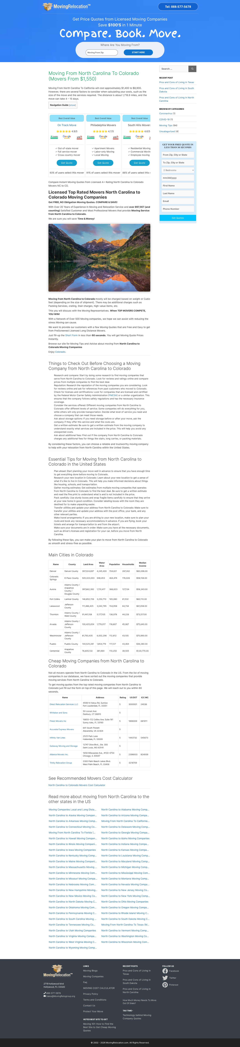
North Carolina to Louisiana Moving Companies (125, 855)
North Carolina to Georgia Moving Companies (125, 832)
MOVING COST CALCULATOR (99, 988)
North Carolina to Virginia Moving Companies (73, 936)
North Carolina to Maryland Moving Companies (125, 861)
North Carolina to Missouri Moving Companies (73, 878)
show (72, 105)
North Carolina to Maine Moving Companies (73, 861)
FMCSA (113, 395)
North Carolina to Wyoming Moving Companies (73, 947)
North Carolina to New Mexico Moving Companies (73, 896)
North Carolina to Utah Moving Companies (72, 930)
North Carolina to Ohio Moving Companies (124, 901)
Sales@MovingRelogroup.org (60, 996)
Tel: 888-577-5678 (178, 6)
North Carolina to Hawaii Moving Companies (73, 838)
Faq (85, 982)
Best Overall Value (67, 118)
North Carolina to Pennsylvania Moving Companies (73, 913)
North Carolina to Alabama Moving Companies (125, 809)
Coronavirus (165, 113)
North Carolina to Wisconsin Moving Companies (125, 942)
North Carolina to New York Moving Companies (125, 896)
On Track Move (67, 125)
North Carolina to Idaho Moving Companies (125, 838)
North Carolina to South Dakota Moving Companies (125, 919)
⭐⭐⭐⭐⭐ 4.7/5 (103, 131)
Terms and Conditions (94, 999)
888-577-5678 (53, 993)
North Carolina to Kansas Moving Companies (125, 850)
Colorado (60, 351)
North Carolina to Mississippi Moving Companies (125, 873)
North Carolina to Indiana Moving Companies (125, 844)
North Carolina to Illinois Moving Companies (73, 844)
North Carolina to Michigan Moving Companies (125, 867)
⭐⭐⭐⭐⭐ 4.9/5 (66, 131)
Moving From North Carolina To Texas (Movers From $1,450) (125, 924)
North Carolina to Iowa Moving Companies (72, 850)
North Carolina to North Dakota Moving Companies (73, 901)
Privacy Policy (90, 993)
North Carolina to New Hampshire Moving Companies (73, 890)
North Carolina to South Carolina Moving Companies (73, 919)
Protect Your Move (93, 1011)
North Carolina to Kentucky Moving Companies (73, 855)
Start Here (138, 52)
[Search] (192, 69)
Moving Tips (165, 125)
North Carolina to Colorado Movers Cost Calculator (76, 785)
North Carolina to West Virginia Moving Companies (73, 942)
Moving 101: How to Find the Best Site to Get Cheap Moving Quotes (99, 1027)
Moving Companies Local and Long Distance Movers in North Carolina (73, 809)
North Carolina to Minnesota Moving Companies (73, 873)
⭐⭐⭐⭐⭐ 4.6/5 (139, 131)
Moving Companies (93, 976)
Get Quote (66, 162)
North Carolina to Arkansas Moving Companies (73, 821)
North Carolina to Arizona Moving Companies (125, 815)
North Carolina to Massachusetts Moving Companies (73, 867)
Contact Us (89, 1005)
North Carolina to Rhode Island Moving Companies (125, 913)
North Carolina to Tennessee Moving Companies (73, 924)
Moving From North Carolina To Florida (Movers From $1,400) (73, 832)
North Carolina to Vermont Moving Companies (125, 930)
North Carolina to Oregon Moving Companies (125, 907)
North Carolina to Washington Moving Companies (125, 936)
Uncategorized (167, 131)
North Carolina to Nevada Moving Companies (125, 884)
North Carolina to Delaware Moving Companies (125, 827)
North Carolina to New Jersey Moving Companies (125, 890)
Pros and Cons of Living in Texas (176, 82)
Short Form (71, 335)
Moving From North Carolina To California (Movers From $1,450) (125, 821)
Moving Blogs (90, 970)
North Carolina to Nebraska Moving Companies (73, 884)
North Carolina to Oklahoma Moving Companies (73, 907)
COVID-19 (164, 119)
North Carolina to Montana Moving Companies (125, 878)
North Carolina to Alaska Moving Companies (73, 815)
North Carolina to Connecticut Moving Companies (73, 827)
